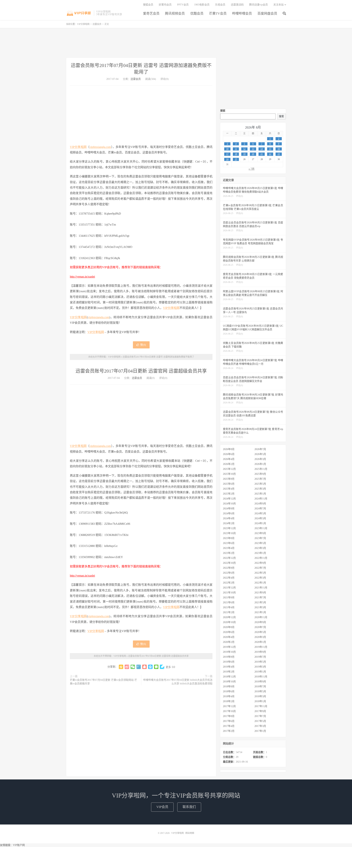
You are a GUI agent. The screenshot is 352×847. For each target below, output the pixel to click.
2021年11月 (260, 587)
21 (262, 154)
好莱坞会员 (165, 4)
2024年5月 (260, 513)
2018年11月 (260, 676)
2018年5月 (260, 691)
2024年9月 (260, 503)
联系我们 (189, 807)
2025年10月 (229, 474)
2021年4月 (228, 607)
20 (253, 154)
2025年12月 (229, 469)
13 (253, 149)
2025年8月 (228, 479)
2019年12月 (229, 647)
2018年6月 (228, 691)
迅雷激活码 (237, 4)
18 (236, 154)
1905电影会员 (202, 4)
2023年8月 (228, 538)
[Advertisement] (176, 43)
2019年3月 (260, 666)
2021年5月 (260, 602)
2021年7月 (260, 597)
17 (227, 154)
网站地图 (189, 833)
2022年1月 (260, 582)
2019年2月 (228, 671)
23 (279, 154)
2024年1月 (260, 523)
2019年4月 (228, 666)
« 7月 (251, 169)
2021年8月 (228, 597)
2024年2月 (228, 523)
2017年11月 (260, 706)
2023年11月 (260, 528)
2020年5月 (260, 632)
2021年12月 (229, 587)
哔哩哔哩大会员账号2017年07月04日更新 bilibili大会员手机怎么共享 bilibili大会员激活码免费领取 (177, 682)
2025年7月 (260, 479)
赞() (143, 344)
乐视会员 (220, 4)
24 (227, 159)
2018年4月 (228, 696)
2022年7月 (260, 567)
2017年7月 (260, 716)
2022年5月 (260, 572)
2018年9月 (260, 681)
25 (236, 159)
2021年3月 (260, 607)
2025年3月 (260, 488)
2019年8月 (228, 656)
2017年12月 (229, 706)
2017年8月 (228, 716)
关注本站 (278, 4)
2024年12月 (229, 498)
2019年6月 (228, 661)
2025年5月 (260, 483)
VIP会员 (162, 807)
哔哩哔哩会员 (242, 13)
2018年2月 (228, 701)
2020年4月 (228, 637)
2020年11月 (260, 617)
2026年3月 (260, 459)
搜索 (222, 110)
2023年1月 (260, 553)
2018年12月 (229, 676)
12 (244, 149)
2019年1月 (260, 671)
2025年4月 (228, 488)
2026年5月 (260, 454)
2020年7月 (260, 627)
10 (227, 149)
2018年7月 (260, 686)
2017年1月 (260, 731)
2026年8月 (228, 449)
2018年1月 (260, 701)
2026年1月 (260, 464)
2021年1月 (260, 612)
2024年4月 (228, 518)
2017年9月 (260, 711)
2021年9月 (260, 592)
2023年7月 (260, 538)
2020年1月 (260, 642)
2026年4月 (228, 459)
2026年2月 (228, 464)
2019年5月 (260, 661)
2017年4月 (228, 726)
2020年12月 (229, 617)
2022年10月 (229, 563)
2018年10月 (229, 681)
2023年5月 (260, 543)
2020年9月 (260, 622)
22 (270, 154)
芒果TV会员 (218, 13)
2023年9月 (260, 533)
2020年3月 (260, 637)
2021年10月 (229, 592)
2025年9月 (260, 474)
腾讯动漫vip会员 (258, 4)
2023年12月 (229, 528)
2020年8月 (228, 627)
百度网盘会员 (267, 13)
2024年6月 (228, 513)
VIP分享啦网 (79, 13)
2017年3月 (260, 726)
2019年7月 (260, 656)
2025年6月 (228, 483)
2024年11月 (260, 498)
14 (262, 149)
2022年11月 (260, 558)
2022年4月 (228, 577)
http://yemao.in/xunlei (82, 276)
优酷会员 (196, 13)
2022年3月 (260, 577)
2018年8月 (228, 686)
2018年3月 (260, 696)
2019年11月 (260, 647)
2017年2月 (228, 731)
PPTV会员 (183, 4)
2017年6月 (228, 721)
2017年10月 (229, 711)
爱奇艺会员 (151, 13)
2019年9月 (260, 652)
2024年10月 (229, 503)
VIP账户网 (19, 845)
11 (236, 149)
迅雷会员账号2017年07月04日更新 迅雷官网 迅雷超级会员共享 (141, 371)
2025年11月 (260, 469)
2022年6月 (228, 572)
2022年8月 (228, 567)
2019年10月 (229, 652)
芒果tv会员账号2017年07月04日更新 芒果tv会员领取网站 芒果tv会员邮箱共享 (103, 682)
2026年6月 (228, 454)
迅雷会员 (97, 24)
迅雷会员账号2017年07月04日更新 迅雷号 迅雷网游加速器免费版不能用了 (158, 357)
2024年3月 (260, 518)
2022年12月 (229, 558)
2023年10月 (229, 533)
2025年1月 (260, 493)
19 (244, 154)
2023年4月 (228, 548)
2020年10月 (229, 622)
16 (279, 149)
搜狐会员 (148, 4)
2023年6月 (228, 543)
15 (270, 149)
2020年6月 (228, 632)
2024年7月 (260, 508)
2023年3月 (260, 548)
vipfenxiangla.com (100, 146)
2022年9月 (260, 563)
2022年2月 (228, 582)
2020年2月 (228, 642)
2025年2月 (228, 493)
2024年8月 (228, 508)
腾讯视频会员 (175, 13)
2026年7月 (260, 449)
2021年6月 (228, 602)
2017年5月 (260, 721)
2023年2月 (228, 553)
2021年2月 (228, 612)
